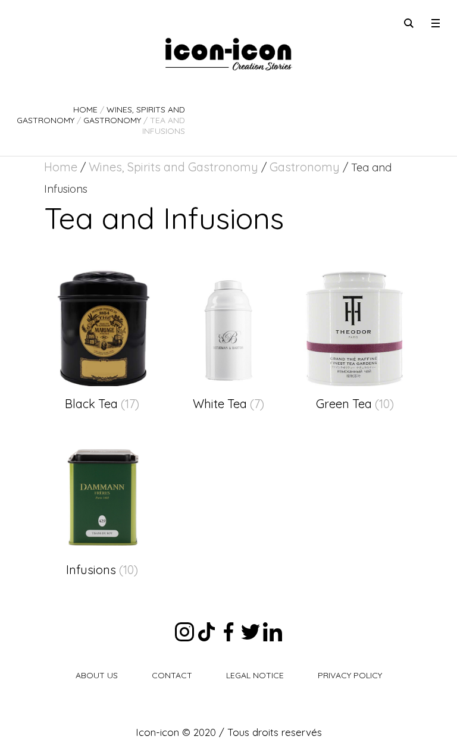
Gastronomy (112, 120)
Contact (172, 675)
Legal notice (255, 675)
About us (97, 675)
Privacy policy (350, 675)
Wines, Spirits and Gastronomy (173, 166)
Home (85, 109)
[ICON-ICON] (228, 54)
